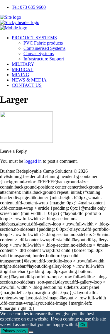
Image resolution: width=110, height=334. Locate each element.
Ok (82, 325)
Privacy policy (14, 331)
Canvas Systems (38, 53)
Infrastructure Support (43, 58)
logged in (33, 161)
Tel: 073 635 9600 (29, 7)
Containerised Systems (44, 48)
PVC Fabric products (43, 42)
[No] (31, 332)
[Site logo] (10, 17)
